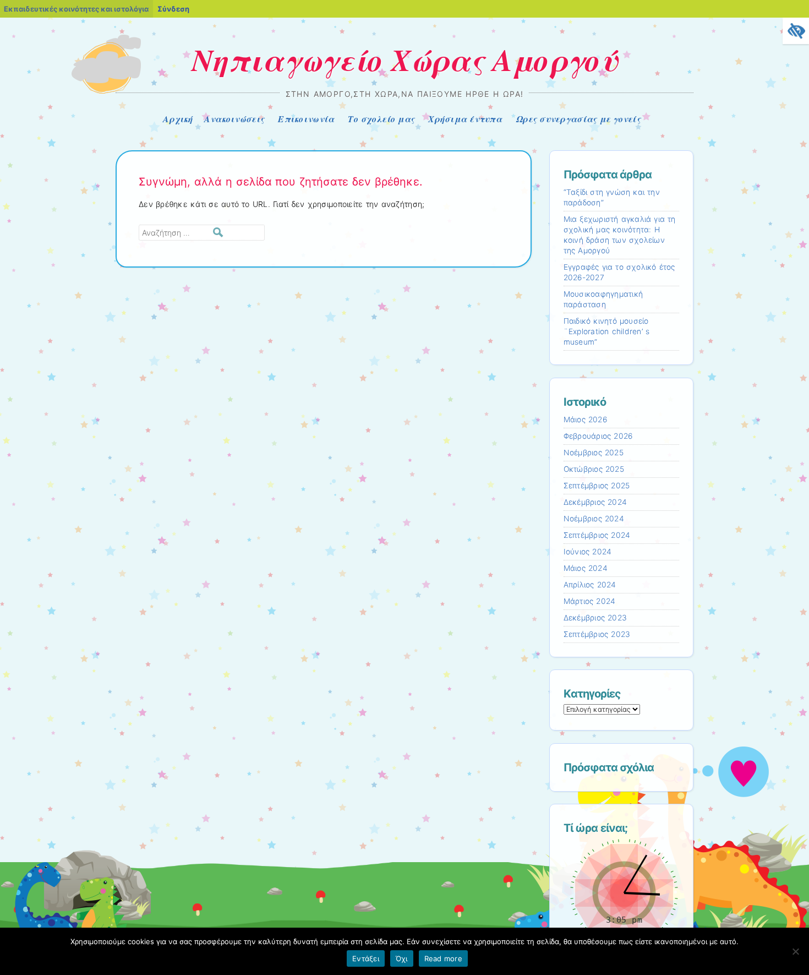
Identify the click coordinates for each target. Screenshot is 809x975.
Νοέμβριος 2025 (594, 452)
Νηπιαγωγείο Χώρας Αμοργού (405, 59)
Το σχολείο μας (381, 119)
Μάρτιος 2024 (590, 601)
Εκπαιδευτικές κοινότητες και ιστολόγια (76, 8)
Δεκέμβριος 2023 (595, 617)
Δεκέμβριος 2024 (595, 502)
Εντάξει (365, 958)
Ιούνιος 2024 (588, 551)
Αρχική (178, 119)
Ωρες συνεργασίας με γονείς (578, 119)
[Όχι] (795, 951)
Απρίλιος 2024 (590, 584)
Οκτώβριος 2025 (594, 469)
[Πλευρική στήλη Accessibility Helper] (796, 31)
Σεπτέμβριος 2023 (597, 634)
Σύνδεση (173, 8)
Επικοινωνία (306, 119)
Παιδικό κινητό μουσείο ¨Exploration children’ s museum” (607, 331)
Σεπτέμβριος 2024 (597, 535)
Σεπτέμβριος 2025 (597, 485)
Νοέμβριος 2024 (594, 518)
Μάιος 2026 (585, 419)
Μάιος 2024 (586, 568)
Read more (443, 958)
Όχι (402, 958)
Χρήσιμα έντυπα (465, 119)
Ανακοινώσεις (234, 119)
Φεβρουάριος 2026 (598, 436)
